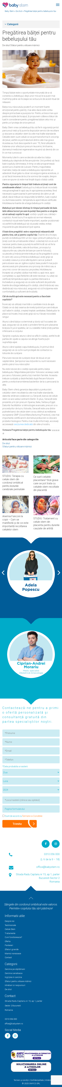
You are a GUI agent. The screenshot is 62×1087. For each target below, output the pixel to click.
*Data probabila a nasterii (15, 766)
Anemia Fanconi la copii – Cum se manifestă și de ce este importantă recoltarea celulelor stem (15, 523)
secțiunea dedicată (23, 424)
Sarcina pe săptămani (15, 969)
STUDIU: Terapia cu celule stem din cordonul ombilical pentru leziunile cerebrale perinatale (13, 482)
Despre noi (9, 921)
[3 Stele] (57, 430)
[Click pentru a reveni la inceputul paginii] (31, 898)
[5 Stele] (3, 433)
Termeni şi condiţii (21, 1080)
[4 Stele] (59, 430)
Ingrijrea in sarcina (13, 977)
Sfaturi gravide (11, 949)
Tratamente (10, 933)
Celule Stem (10, 929)
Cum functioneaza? (13, 937)
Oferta (7, 941)
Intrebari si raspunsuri (15, 985)
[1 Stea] (53, 430)
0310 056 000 (52, 854)
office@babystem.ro (48, 866)
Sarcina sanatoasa (13, 973)
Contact (8, 957)
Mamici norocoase (13, 953)
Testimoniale (10, 925)
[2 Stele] (55, 430)
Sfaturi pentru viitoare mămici (25, 45)
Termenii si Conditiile (32, 816)
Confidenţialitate (37, 1080)
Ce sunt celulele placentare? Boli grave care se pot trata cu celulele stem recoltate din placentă (46, 483)
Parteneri (9, 945)
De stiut (6, 45)
